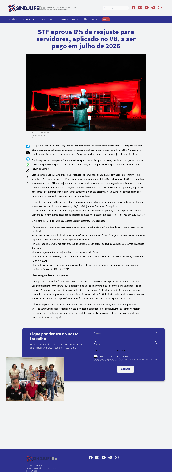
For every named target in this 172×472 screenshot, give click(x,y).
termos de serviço (100, 360)
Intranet (95, 19)
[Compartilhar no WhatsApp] (28, 165)
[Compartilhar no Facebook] (28, 146)
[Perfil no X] (153, 7)
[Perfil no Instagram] (140, 7)
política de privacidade (106, 359)
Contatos (64, 19)
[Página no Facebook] (133, 7)
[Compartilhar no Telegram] (28, 159)
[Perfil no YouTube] (147, 7)
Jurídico (85, 19)
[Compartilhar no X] (28, 152)
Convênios (53, 19)
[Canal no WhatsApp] (160, 7)
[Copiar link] (28, 171)
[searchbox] (116, 8)
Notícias (74, 19)
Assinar (125, 369)
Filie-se (106, 19)
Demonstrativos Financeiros (34, 19)
